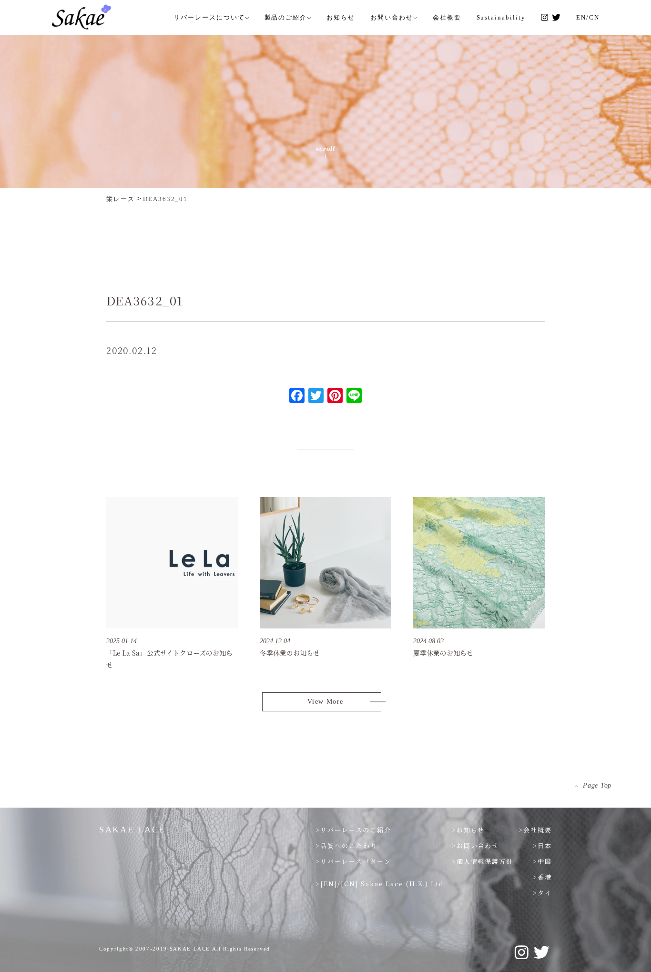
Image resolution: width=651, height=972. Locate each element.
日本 (545, 845)
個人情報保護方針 (485, 861)
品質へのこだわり (348, 845)
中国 (545, 861)
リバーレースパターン (355, 861)
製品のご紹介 (285, 17)
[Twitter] (556, 17)
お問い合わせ (391, 17)
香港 (545, 876)
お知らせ (340, 17)
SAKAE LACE (132, 829)
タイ (545, 892)
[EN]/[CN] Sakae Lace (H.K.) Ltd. (383, 883)
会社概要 (447, 17)
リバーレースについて (209, 17)
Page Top (597, 785)
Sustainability (501, 17)
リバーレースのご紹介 (355, 829)
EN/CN (588, 17)
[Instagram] (545, 17)
